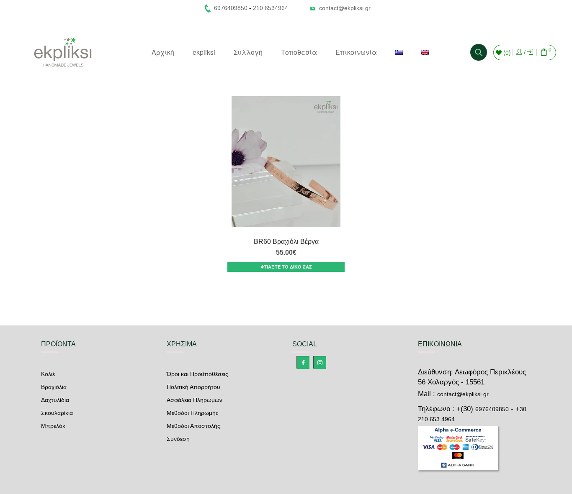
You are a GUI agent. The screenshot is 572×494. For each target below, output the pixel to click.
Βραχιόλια (54, 387)
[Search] (478, 52)
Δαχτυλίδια (55, 400)
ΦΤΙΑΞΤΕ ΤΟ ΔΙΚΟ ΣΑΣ (286, 267)
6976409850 (492, 409)
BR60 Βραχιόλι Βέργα (286, 241)
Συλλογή (248, 52)
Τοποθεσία (299, 52)
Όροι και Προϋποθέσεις (197, 374)
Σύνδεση (178, 438)
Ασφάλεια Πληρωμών (194, 400)
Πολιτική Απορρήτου (193, 387)
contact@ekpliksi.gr (345, 8)
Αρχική (163, 52)
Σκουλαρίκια (57, 413)
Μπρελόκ (53, 425)
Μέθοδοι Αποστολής (193, 425)
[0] (544, 53)
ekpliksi (204, 52)
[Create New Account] (530, 52)
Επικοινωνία (356, 52)
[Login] (519, 52)
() (506, 52)
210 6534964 (270, 8)
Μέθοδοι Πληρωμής (193, 413)
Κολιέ (48, 374)
